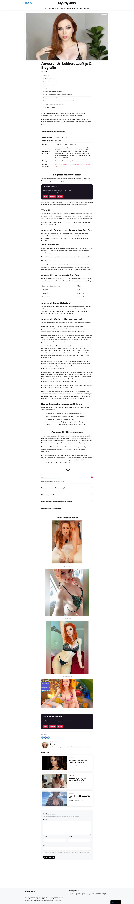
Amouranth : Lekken (50, 107)
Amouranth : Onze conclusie (51, 85)
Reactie (45, 819)
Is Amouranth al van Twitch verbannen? (54, 104)
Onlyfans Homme (71, 894)
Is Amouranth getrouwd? (51, 97)
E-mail (70, 836)
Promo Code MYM (78, 894)
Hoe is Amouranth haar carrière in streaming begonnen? (58, 94)
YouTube (71, 164)
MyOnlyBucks (67, 2)
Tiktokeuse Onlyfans (91, 894)
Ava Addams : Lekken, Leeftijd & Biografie (77, 779)
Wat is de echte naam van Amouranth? (54, 91)
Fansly (88, 164)
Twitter (64, 164)
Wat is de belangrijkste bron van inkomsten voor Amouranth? (59, 101)
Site (44, 845)
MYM (45, 196)
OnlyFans (77, 164)
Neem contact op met (98, 894)
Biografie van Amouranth (51, 82)
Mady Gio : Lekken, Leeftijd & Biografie (79, 797)
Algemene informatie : (50, 78)
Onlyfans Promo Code (85, 894)
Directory (104, 14)
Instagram (58, 164)
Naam (45, 836)
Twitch (57, 166)
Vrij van (83, 164)
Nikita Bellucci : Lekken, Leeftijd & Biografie (78, 761)
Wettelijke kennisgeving (105, 894)
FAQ (46, 88)
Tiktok (62, 166)
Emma (45, 71)
